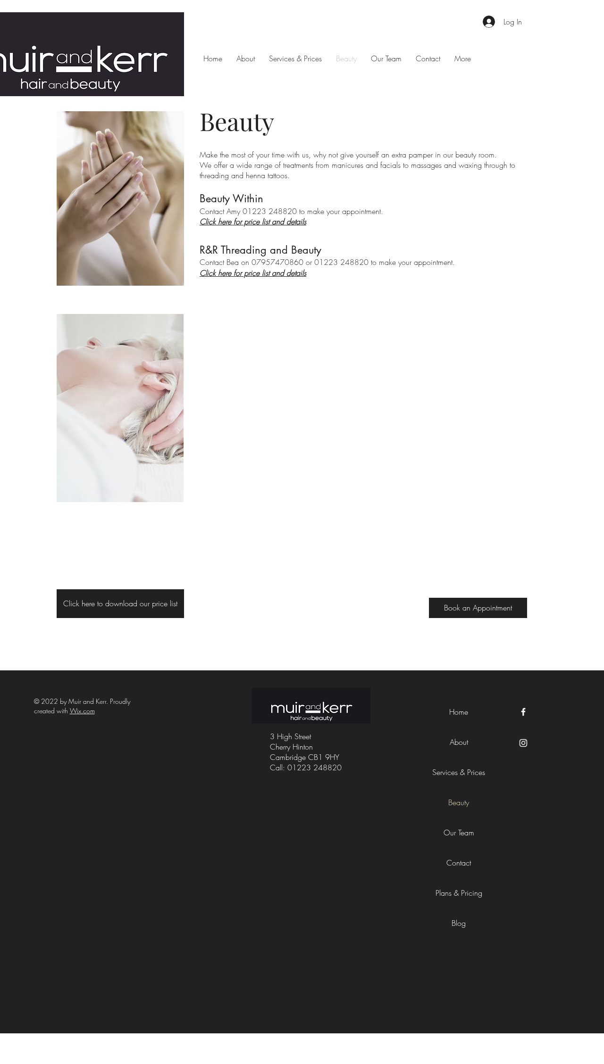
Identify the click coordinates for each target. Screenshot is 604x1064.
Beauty (458, 802)
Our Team (459, 832)
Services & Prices (458, 772)
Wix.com (82, 710)
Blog (459, 923)
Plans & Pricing (459, 893)
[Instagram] (523, 743)
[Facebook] (523, 712)
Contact (458, 863)
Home (458, 712)
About (459, 742)
